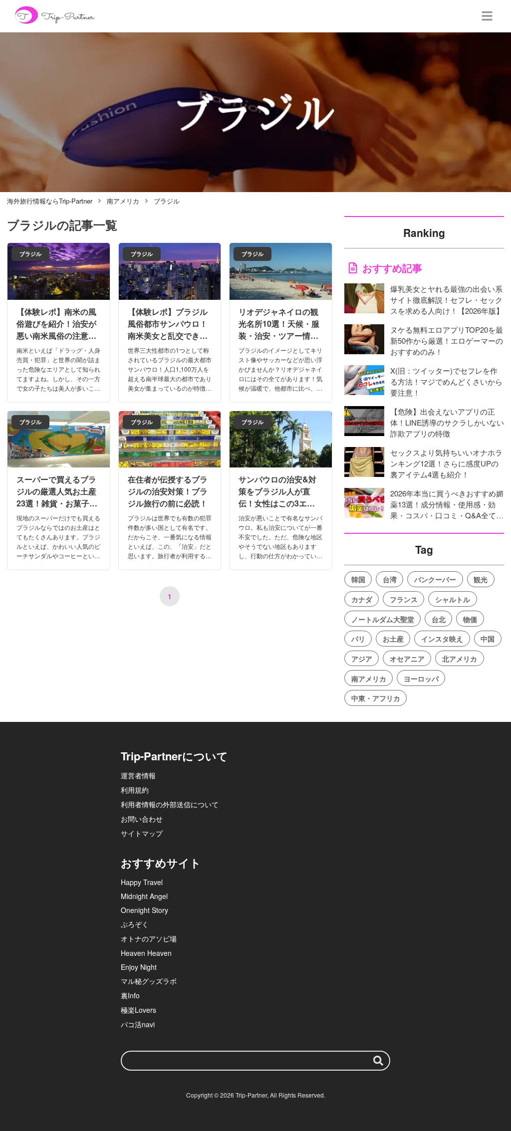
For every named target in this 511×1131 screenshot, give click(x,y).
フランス (404, 599)
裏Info (130, 995)
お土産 (393, 639)
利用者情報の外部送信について (170, 804)
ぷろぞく (135, 924)
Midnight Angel (144, 896)
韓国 (358, 579)
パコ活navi (138, 1024)
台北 (439, 619)
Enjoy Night (139, 967)
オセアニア (407, 659)
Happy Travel (142, 882)
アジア (361, 659)
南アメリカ (368, 678)
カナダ (361, 599)
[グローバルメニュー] (487, 16)
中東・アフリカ (375, 698)
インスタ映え (442, 639)
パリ (358, 639)
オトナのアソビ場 (149, 938)
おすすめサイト (161, 863)
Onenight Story (144, 910)
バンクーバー (435, 579)
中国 (488, 639)
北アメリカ (459, 659)
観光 (481, 579)
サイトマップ (142, 833)
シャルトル (452, 599)
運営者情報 (138, 775)
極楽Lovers (138, 1010)
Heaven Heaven (146, 953)
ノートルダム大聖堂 (382, 619)
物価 (470, 619)
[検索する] (378, 1061)
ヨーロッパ (421, 678)
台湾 (390, 579)
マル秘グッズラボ (149, 981)
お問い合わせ (142, 819)
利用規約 (135, 790)
